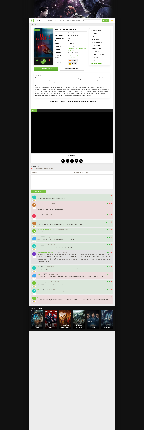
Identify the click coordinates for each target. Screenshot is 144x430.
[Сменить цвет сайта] (111, 20)
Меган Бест (95, 36)
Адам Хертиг (95, 57)
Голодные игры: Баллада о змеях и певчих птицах (65, 325)
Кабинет (105, 20)
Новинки (49, 20)
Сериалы (62, 20)
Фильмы (56, 20)
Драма (70, 57)
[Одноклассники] (72, 161)
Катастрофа (107, 327)
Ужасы (74, 57)
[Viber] (76, 161)
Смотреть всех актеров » (97, 63)
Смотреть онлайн (46, 68)
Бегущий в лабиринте (79, 326)
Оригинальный (82, 48)
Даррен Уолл (95, 60)
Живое (93, 327)
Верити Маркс (96, 51)
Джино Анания (96, 33)
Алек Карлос (95, 39)
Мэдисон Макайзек (97, 48)
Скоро (78, 20)
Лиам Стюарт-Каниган (98, 54)
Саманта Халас (96, 45)
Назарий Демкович (97, 42)
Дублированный (72, 48)
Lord (39, 20)
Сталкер (37, 327)
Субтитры (71, 50)
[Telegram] (67, 161)
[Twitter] (81, 161)
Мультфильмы (70, 20)
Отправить (38, 191)
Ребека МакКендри (73, 55)
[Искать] (99, 20)
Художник (51, 327)
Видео (34, 110)
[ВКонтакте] (63, 161)
